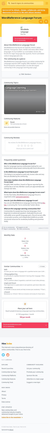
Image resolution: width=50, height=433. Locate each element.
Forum (12, 122)
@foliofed (9, 360)
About (4, 391)
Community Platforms (9, 375)
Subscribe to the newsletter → (12, 417)
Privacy (4, 395)
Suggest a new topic (33, 382)
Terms (4, 398)
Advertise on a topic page (35, 379)
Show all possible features (12, 127)
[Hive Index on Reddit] (7, 354)
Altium (11, 430)
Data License (6, 402)
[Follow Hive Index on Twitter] (3, 354)
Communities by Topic (9, 372)
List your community (33, 368)
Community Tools (7, 382)
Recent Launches (7, 368)
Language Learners (22, 197)
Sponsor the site (32, 375)
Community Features (8, 379)
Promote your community (35, 372)
